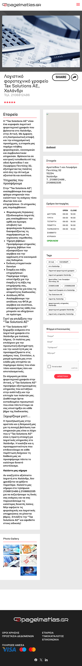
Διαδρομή (51, 147)
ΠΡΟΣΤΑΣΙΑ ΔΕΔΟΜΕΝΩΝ (18, 636)
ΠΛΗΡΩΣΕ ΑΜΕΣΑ (13, 645)
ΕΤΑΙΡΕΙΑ (48, 632)
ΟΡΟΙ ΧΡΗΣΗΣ (10, 632)
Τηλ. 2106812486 (17, 95)
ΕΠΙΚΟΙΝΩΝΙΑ (50, 639)
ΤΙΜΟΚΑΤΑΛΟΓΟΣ (53, 636)
